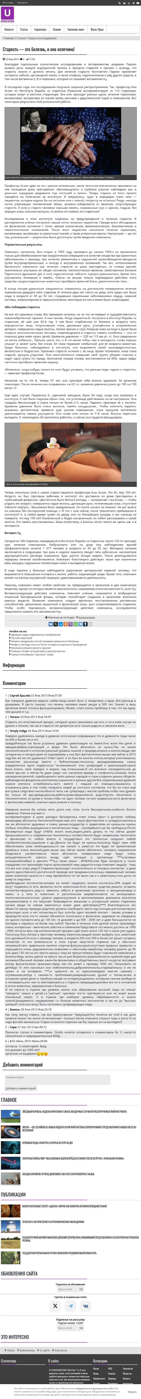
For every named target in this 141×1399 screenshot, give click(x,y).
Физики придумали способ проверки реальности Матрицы (45, 641)
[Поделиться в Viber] (70, 624)
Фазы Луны (97, 29)
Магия (96, 1368)
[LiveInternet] (4, 1371)
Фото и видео (8, 2)
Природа (112, 1378)
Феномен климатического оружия (31, 648)
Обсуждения (22, 2)
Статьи (24, 29)
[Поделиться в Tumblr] (85, 624)
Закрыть (129, 1391)
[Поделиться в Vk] (50, 624)
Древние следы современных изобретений (35, 634)
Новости (9, 29)
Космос (96, 1383)
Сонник (57, 29)
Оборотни (127, 1373)
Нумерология (99, 1378)
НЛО (110, 1368)
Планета (126, 1378)
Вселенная (113, 1383)
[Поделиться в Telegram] (80, 624)
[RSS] (120, 3)
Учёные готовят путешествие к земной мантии (38, 651)
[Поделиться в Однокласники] (65, 624)
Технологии (128, 1368)
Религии (111, 1373)
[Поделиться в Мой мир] (60, 624)
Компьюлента (87, 617)
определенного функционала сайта (94, 1388)
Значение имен (75, 29)
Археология (128, 1383)
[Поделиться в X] (55, 624)
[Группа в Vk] (124, 3)
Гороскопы (40, 29)
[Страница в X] (129, 3)
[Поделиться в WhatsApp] (75, 624)
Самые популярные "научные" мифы (32, 654)
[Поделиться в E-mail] (90, 624)
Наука (96, 1373)
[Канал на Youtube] (138, 3)
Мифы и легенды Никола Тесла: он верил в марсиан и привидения (49, 644)
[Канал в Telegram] (133, 3)
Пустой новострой (21, 638)
